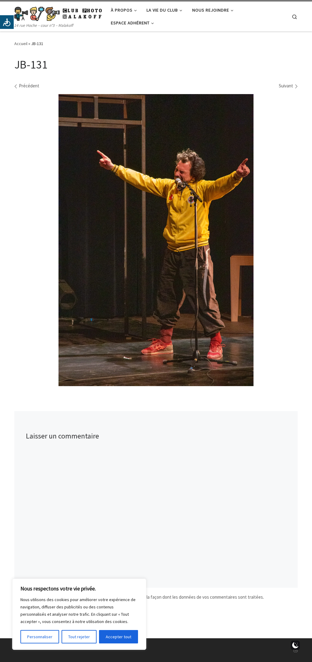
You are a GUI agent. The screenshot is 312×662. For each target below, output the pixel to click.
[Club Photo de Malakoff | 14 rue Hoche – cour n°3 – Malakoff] (58, 12)
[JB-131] (156, 240)
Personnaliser (39, 636)
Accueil (20, 43)
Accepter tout (118, 636)
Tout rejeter (79, 636)
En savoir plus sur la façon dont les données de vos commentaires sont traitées (188, 597)
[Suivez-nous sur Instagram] (295, 650)
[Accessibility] (7, 22)
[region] (79, 614)
